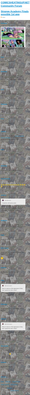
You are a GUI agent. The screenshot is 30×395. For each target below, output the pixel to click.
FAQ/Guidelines (16, 381)
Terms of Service (5, 384)
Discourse (9, 388)
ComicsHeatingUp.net (14, 390)
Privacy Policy (14, 384)
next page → (4, 376)
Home (2, 381)
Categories (8, 381)
